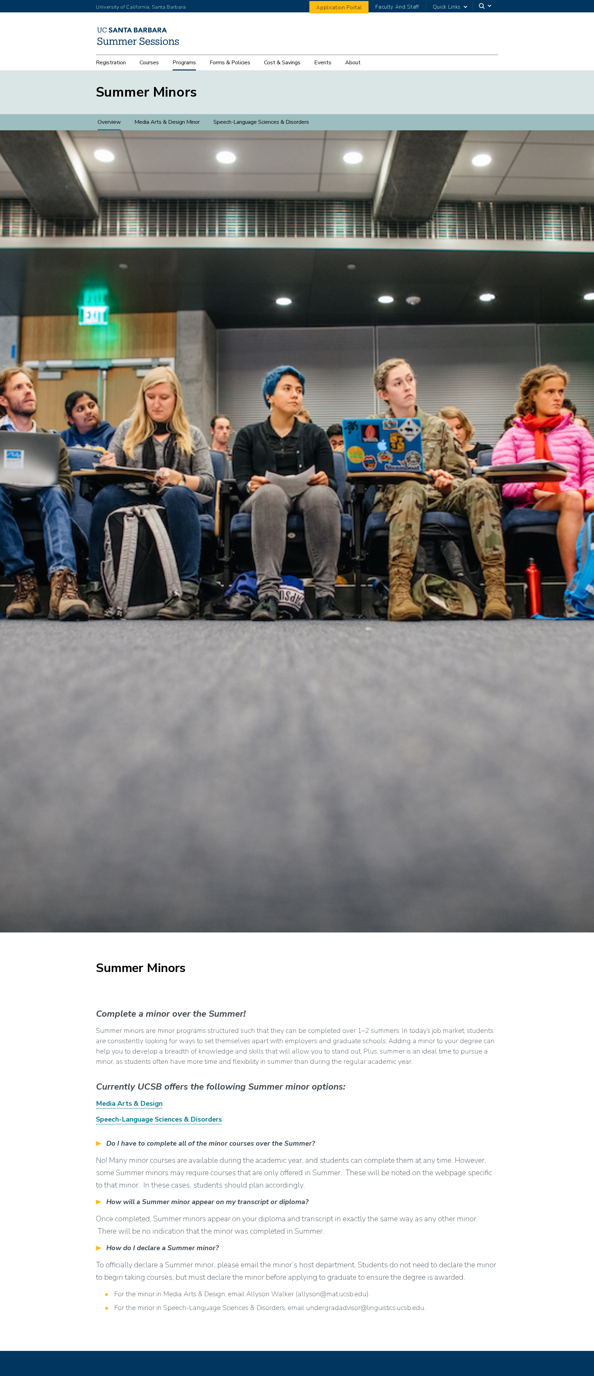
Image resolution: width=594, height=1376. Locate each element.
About (353, 62)
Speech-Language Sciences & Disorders (261, 122)
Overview (109, 122)
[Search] (485, 6)
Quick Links (447, 6)
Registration (111, 62)
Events (322, 62)
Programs (184, 62)
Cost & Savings (282, 62)
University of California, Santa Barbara (141, 7)
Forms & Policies (230, 62)
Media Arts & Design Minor (167, 122)
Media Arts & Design (129, 1103)
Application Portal (339, 7)
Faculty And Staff (397, 6)
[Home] (141, 45)
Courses (149, 62)
